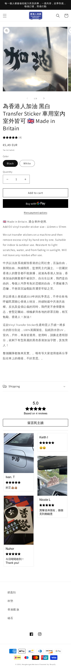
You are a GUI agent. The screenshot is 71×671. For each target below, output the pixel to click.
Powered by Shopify (48, 664)
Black (10, 163)
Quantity (7, 171)
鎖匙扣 (12, 592)
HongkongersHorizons (30, 664)
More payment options (35, 212)
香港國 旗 (13, 609)
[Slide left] (27, 98)
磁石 (10, 618)
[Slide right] (44, 98)
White (27, 163)
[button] (5, 16)
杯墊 (10, 601)
